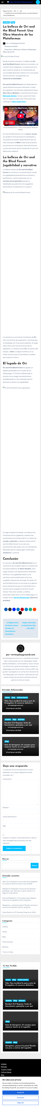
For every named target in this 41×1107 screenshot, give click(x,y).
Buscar (5, 859)
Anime (7, 697)
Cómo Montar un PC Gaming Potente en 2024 (19, 912)
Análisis (6, 22)
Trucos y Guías (7, 952)
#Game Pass (8, 49)
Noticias (21, 719)
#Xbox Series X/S (8, 52)
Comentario (7, 779)
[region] (20, 1092)
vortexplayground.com (17, 43)
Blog (12, 22)
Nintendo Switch (10, 96)
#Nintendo (16, 49)
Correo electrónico (10, 817)
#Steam (23, 49)
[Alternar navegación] (2, 2)
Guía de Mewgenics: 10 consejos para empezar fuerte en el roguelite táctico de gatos (20, 747)
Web (4, 826)
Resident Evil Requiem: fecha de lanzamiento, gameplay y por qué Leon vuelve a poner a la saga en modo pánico (19, 891)
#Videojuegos (31, 49)
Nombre (6, 807)
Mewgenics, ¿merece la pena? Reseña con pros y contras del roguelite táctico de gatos (20, 1048)
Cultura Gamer (22, 697)
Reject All (20, 1103)
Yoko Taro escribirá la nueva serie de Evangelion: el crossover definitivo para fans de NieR (19, 703)
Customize (20, 1098)
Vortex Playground (21, 598)
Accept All (20, 1092)
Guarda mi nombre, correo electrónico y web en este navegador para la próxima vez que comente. (20, 840)
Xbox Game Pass (19, 102)
